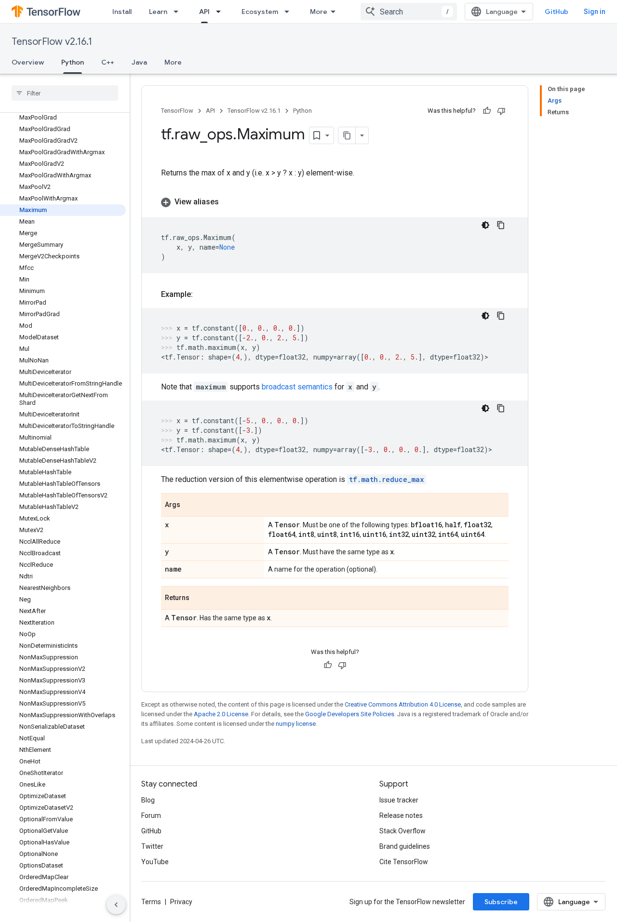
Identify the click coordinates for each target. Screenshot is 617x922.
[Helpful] (487, 111)
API (204, 11)
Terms (151, 902)
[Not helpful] (501, 111)
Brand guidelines (404, 846)
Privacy (181, 902)
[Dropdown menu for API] (221, 11)
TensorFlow (177, 110)
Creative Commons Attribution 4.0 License (403, 704)
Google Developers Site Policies (349, 714)
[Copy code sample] (501, 225)
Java (139, 62)
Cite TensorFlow (403, 862)
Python (72, 62)
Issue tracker (398, 800)
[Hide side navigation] (116, 904)
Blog (148, 800)
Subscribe (501, 901)
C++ (107, 62)
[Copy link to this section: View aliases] (228, 202)
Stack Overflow (402, 831)
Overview (28, 62)
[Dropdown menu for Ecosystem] (289, 11)
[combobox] (409, 11)
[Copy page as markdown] (347, 135)
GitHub (556, 11)
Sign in (594, 11)
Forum (151, 815)
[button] (335, 202)
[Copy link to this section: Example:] (202, 294)
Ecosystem (259, 11)
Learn (158, 11)
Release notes (401, 815)
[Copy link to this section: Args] (190, 505)
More (318, 11)
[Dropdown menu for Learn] (178, 11)
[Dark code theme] (485, 225)
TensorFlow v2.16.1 (52, 42)
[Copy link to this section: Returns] (199, 598)
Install (122, 11)
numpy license (296, 723)
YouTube (155, 862)
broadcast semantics (297, 386)
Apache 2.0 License (221, 714)
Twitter (152, 846)
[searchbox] (65, 93)
